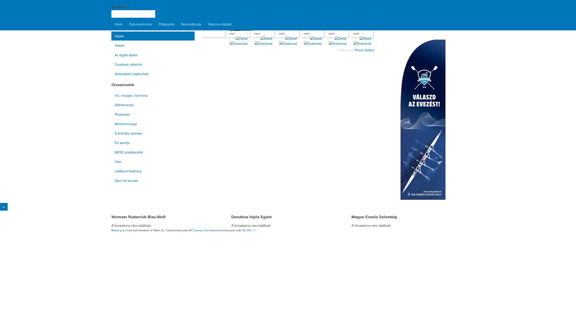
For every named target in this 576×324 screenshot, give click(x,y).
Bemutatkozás (191, 24)
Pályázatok (166, 24)
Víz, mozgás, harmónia (131, 95)
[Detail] (242, 38)
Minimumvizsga (126, 124)
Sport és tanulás (126, 180)
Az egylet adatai (126, 55)
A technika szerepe (128, 133)
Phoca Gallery (365, 50)
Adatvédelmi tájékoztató (132, 74)
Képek (119, 36)
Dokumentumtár (140, 24)
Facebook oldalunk (128, 64)
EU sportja (122, 142)
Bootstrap (116, 230)
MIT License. (196, 230)
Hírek (118, 24)
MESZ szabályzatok (129, 152)
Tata (118, 161)
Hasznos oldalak (220, 24)
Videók (119, 45)
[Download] (239, 43)
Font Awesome (212, 230)
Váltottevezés (124, 105)
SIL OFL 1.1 (249, 230)
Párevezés (122, 114)
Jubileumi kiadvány (128, 171)
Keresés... (118, 6)
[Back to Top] (4, 207)
